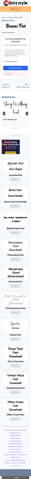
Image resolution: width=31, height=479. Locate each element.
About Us (7, 463)
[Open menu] (15, 13)
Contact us (14, 463)
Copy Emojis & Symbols (15, 441)
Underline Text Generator (15, 443)
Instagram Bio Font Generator (15, 446)
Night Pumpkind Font (23, 86)
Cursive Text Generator (15, 452)
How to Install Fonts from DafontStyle (15, 460)
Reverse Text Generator (11, 454)
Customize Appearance (11, 61)
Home (4, 17)
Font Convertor (22, 454)
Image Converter (15, 457)
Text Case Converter (15, 438)
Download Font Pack (15, 68)
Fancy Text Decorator (15, 449)
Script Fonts (10, 17)
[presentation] (15, 108)
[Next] (27, 113)
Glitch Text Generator (15, 435)
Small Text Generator (15, 433)
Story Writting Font (10, 119)
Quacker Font (6, 86)
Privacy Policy (22, 463)
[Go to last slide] (4, 113)
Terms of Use (15, 465)
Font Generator (9, 430)
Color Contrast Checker (20, 430)
